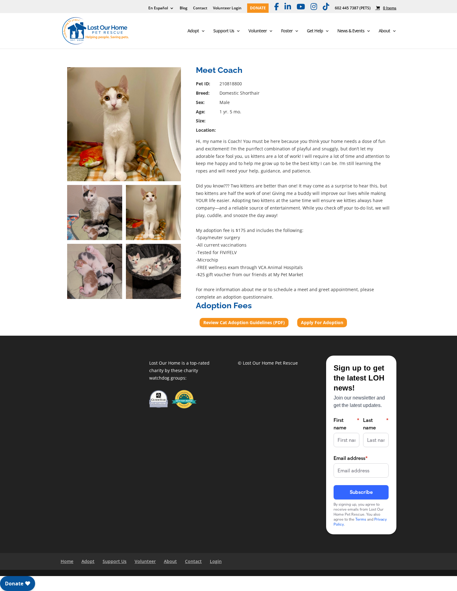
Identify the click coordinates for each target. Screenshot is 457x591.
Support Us (223, 31)
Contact (200, 8)
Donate (258, 8)
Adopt (193, 31)
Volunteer (257, 31)
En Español (158, 8)
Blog (183, 8)
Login (216, 561)
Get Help (315, 31)
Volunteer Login (227, 8)
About (384, 31)
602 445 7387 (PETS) (353, 8)
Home (67, 561)
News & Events (350, 31)
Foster (287, 31)
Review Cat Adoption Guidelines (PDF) (244, 322)
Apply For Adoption (322, 322)
